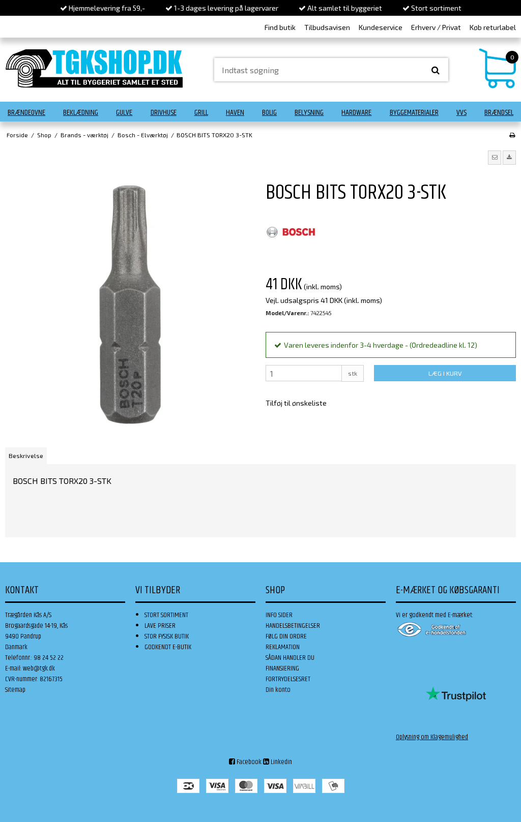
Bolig (269, 112)
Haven (235, 112)
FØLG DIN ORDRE (286, 636)
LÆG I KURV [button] (444, 373)
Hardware (356, 112)
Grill (201, 112)
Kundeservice (380, 27)
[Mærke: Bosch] (291, 232)
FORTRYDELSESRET (288, 679)
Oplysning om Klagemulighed (432, 737)
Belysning (309, 112)
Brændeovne (26, 112)
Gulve (124, 112)
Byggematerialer (414, 112)
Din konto (278, 689)
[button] (494, 157)
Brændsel (498, 112)
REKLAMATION (283, 647)
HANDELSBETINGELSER (293, 625)
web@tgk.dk (39, 668)
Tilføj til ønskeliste (296, 403)
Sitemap (15, 689)
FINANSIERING (282, 668)
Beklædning (80, 112)
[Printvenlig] (512, 134)
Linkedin (280, 762)
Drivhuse (164, 112)
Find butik (280, 27)
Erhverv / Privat (436, 27)
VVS (461, 112)
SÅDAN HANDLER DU (290, 657)
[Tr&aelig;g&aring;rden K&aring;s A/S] (94, 68)
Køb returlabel (493, 27)
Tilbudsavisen (327, 27)
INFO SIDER (279, 615)
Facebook (248, 762)
